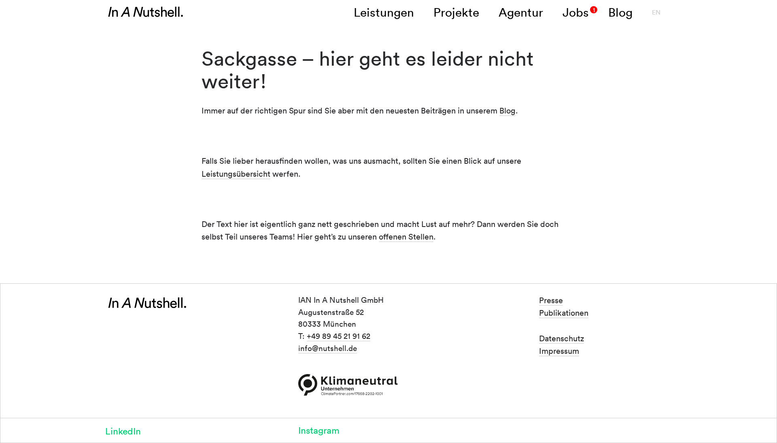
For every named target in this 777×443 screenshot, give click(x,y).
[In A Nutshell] (145, 12)
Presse (551, 300)
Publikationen (563, 312)
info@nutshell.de (327, 347)
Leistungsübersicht (236, 173)
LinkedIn (123, 431)
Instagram (319, 430)
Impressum (559, 350)
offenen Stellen (406, 236)
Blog (507, 110)
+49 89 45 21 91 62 (338, 335)
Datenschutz (561, 338)
